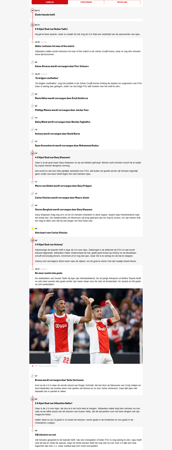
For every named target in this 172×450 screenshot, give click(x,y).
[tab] (50, 2)
